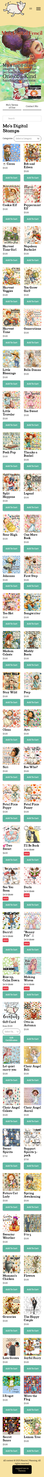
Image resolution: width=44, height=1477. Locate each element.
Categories (8, 138)
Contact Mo (32, 106)
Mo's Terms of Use (12, 106)
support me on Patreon (22, 1469)
